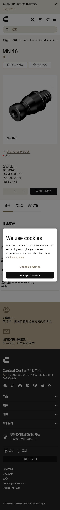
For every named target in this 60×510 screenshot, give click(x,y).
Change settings (30, 266)
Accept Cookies (30, 275)
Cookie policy (16, 257)
